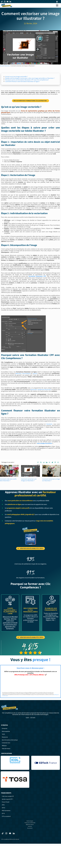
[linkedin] (11, 1)
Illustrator (7, 66)
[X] (40, 462)
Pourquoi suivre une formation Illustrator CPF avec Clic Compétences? (27, 80)
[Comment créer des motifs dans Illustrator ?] (9, 471)
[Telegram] (52, 462)
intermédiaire (26, 374)
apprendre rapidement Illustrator (40, 390)
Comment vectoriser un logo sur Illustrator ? (51, 480)
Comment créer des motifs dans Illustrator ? (8, 480)
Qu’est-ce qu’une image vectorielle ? (16, 77)
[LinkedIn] (46, 462)
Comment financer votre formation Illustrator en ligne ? (22, 81)
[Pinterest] (55, 462)
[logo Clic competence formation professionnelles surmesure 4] (30, 528)
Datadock (49, 424)
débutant (18, 374)
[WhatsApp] (49, 462)
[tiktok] (2, 1)
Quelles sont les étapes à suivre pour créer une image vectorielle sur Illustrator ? (30, 78)
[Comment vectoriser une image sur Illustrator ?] (30, 471)
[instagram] (5, 1)
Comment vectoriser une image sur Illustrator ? (28, 480)
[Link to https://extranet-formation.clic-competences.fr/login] (57, 1)
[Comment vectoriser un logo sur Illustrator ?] (51, 471)
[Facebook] (38, 462)
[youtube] (8, 1)
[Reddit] (43, 462)
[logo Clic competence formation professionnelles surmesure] (6, 4)
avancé (35, 374)
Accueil (2, 66)
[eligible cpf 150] (30, 534)
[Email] (58, 462)
